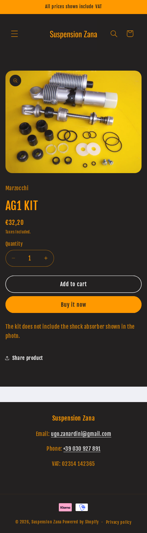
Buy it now (73, 304)
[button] (14, 33)
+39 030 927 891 (81, 448)
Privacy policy (119, 522)
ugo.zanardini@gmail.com (81, 434)
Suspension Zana (46, 521)
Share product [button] (27, 358)
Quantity (14, 244)
